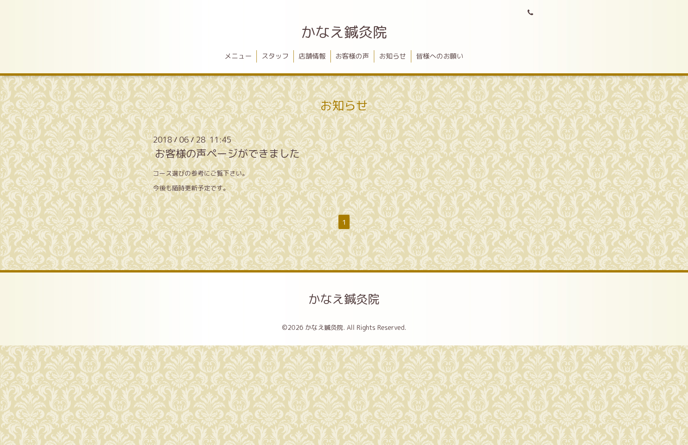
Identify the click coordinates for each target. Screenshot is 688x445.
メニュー (238, 56)
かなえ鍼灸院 (344, 32)
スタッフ (275, 56)
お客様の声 (352, 56)
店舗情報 (312, 56)
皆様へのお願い (439, 56)
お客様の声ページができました (227, 153)
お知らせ (392, 56)
